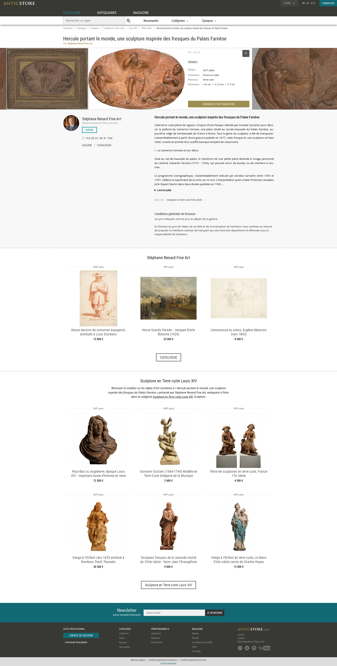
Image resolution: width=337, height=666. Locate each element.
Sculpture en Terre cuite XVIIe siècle (184, 200)
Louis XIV (133, 28)
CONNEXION (328, 3)
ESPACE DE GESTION (81, 635)
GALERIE (87, 145)
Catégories (124, 633)
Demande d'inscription (76, 642)
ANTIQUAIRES (106, 12)
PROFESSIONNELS (160, 628)
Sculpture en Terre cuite (113, 28)
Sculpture (94, 28)
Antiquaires (156, 633)
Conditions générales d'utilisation (162, 659)
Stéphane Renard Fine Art (101, 118)
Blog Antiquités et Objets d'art (251, 641)
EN (307, 3)
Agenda (195, 633)
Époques (123, 642)
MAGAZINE (141, 12)
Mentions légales (138, 659)
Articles (195, 637)
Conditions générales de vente (193, 659)
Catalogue (81, 28)
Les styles (196, 651)
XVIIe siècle (146, 28)
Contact (241, 638)
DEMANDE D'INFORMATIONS (219, 104)
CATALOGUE (71, 12)
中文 (312, 3)
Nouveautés (151, 20)
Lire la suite (164, 190)
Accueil (241, 634)
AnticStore (68, 28)
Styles (122, 637)
